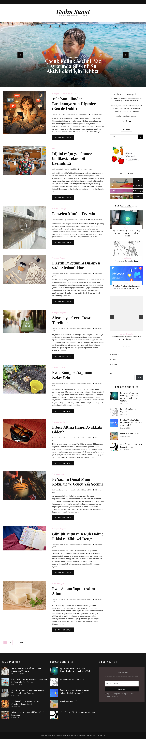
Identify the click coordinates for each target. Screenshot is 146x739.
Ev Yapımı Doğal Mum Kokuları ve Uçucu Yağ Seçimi (77, 481)
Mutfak (55, 208)
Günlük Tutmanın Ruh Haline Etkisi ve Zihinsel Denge (77, 536)
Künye (114, 360)
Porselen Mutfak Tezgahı (73, 213)
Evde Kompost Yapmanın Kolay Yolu (73, 375)
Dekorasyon (73, 57)
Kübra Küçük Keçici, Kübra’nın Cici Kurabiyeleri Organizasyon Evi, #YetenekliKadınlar (126, 339)
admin (61, 169)
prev (20, 55)
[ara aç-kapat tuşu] (141, 1)
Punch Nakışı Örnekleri (129, 433)
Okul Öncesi (126, 258)
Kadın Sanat (73, 11)
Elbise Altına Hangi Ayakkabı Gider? (77, 429)
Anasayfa (115, 354)
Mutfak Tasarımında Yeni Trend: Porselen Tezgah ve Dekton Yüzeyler (73, 66)
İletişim (114, 365)
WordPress (101, 735)
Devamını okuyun (63, 137)
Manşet (55, 94)
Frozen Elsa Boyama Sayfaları (127, 261)
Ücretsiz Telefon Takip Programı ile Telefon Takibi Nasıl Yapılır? (131, 422)
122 (22, 642)
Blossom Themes (86, 735)
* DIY (54, 474)
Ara (111, 373)
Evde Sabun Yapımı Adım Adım (73, 591)
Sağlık (55, 148)
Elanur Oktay (63, 274)
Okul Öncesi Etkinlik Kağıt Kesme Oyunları (78, 712)
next (126, 55)
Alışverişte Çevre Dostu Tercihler (72, 320)
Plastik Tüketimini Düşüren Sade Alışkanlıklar (76, 265)
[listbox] (73, 54)
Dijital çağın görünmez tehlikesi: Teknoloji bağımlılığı (72, 158)
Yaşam (74, 94)
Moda (62, 422)
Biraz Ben (62, 114)
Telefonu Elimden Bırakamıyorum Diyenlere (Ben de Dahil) (75, 103)
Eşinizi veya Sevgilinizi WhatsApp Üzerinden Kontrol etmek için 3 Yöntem (126, 233)
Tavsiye (62, 208)
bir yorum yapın (96, 114)
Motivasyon (65, 94)
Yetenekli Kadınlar (126, 334)
